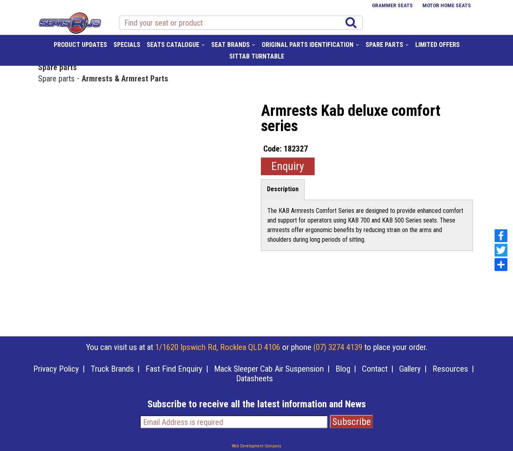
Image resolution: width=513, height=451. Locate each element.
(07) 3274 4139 (337, 347)
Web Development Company (256, 446)
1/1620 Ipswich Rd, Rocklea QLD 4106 (217, 347)
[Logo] (69, 21)
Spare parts (57, 67)
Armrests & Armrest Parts (125, 78)
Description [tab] (283, 189)
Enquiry (287, 166)
